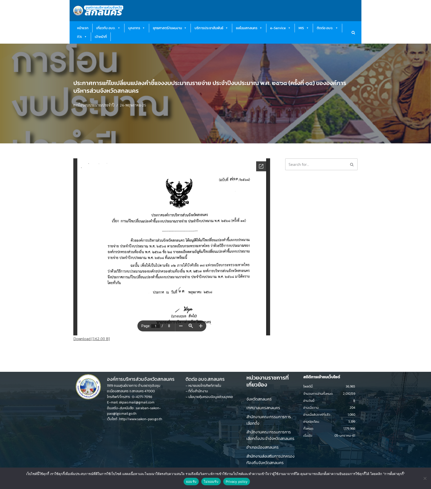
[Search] (353, 32)
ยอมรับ (191, 482)
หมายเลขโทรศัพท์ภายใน (204, 385)
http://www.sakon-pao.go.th (140, 419)
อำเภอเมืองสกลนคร (262, 447)
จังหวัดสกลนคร (259, 399)
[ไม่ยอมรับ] (424, 478)
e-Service (278, 28)
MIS (301, 28)
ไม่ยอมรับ (211, 482)
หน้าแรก (83, 28)
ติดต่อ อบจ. (325, 28)
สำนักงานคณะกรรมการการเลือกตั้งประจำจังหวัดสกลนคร (270, 435)
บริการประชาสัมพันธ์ (209, 28)
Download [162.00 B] (91, 338)
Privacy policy (237, 482)
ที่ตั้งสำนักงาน (198, 391)
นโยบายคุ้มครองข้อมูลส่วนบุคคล (210, 396)
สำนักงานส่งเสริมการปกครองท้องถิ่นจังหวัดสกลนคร (270, 459)
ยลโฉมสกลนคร (246, 28)
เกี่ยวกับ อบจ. (105, 28)
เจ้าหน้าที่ (101, 36)
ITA (79, 36)
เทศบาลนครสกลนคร (263, 408)
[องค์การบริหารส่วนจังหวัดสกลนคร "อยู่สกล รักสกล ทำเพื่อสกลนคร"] (98, 10)
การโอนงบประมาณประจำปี (93, 105)
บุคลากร (134, 28)
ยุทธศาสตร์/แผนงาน (167, 28)
